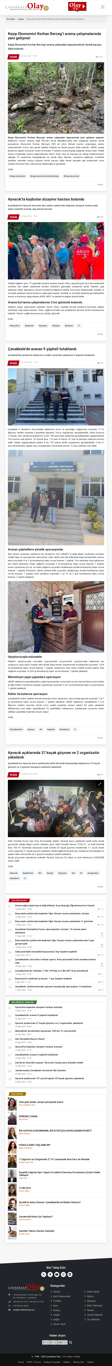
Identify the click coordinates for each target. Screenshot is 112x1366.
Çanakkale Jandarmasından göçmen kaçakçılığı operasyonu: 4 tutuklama (53, 986)
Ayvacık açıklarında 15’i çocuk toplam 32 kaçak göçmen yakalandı (49, 1078)
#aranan (31, 729)
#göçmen (62, 873)
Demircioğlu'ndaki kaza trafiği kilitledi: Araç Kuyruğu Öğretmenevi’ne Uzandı (54, 905)
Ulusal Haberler (95, 1314)
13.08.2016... (25, 1189)
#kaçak (50, 873)
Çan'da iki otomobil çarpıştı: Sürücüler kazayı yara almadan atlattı (49, 1062)
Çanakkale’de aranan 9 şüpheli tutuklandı (37, 1015)
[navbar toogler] (103, 7)
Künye (21, 1362)
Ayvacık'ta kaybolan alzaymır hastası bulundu (39, 1007)
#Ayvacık (14, 873)
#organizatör (93, 873)
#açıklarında (28, 873)
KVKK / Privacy (34, 1362)
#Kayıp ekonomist (17, 176)
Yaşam (56, 1314)
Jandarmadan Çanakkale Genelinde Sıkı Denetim (40, 1070)
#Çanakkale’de (16, 729)
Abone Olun (78, 1362)
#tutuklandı (64, 729)
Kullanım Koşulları (52, 1362)
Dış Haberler (93, 1319)
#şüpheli (50, 729)
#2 (81, 873)
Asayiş (21, 19)
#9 (41, 729)
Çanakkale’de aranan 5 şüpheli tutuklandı (37, 1054)
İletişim (90, 1362)
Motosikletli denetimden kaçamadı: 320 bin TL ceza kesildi (45, 1031)
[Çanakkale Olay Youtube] (56, 1274)
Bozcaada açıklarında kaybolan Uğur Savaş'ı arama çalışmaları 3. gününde (54, 921)
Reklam (66, 1362)
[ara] (70, 1342)
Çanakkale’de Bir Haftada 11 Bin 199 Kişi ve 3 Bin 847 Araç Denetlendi (51, 970)
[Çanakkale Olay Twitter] (43, 1274)
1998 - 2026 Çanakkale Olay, (47, 1356)
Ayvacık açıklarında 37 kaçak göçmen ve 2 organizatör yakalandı (50, 1023)
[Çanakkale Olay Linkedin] (69, 1274)
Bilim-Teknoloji (94, 1305)
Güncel (56, 1291)
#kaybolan (29, 326)
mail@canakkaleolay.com (24, 1310)
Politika (57, 1301)
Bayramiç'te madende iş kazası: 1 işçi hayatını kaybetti (43, 978)
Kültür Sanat (93, 1291)
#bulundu (69, 326)
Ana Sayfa (11, 19)
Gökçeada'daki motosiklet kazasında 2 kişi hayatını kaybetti (46, 951)
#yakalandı (14, 878)
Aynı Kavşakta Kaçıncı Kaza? (30, 1039)
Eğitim (90, 1296)
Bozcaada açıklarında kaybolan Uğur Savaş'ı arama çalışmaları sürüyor (52, 913)
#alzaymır (43, 326)
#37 (40, 873)
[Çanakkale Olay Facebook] (49, 1274)
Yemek (90, 1310)
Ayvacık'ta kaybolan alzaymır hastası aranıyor (39, 1046)
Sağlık (56, 1319)
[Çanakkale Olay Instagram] (62, 1274)
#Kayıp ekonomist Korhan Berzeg (44, 176)
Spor (55, 1305)
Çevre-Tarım (59, 1324)
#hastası (56, 326)
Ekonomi (91, 1301)
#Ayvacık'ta (15, 326)
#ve (73, 873)
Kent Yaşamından (61, 1296)
